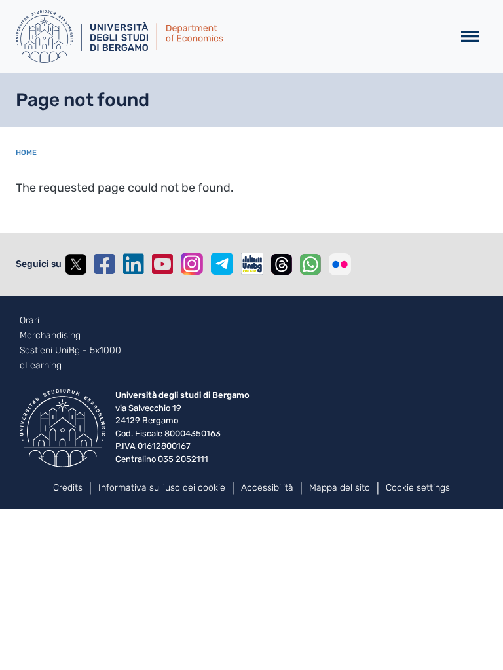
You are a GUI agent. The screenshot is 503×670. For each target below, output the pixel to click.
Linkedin (133, 264)
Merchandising (50, 335)
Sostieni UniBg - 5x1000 (70, 350)
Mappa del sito (339, 487)
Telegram (222, 264)
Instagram (192, 264)
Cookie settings (418, 487)
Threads (281, 264)
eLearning (41, 366)
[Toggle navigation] (470, 37)
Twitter (75, 264)
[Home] (229, 36)
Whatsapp (310, 264)
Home (26, 153)
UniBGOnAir (252, 264)
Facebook (104, 264)
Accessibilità (267, 487)
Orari (29, 320)
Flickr (340, 264)
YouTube (162, 264)
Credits (68, 487)
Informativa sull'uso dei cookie (161, 487)
